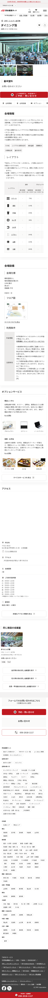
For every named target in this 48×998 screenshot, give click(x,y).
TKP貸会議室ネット (10, 15)
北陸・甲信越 (23, 15)
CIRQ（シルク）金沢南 (12, 21)
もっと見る (7, 415)
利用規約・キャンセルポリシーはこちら (30, 341)
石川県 (32, 15)
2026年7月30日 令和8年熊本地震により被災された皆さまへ (24, 1)
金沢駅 (39, 15)
